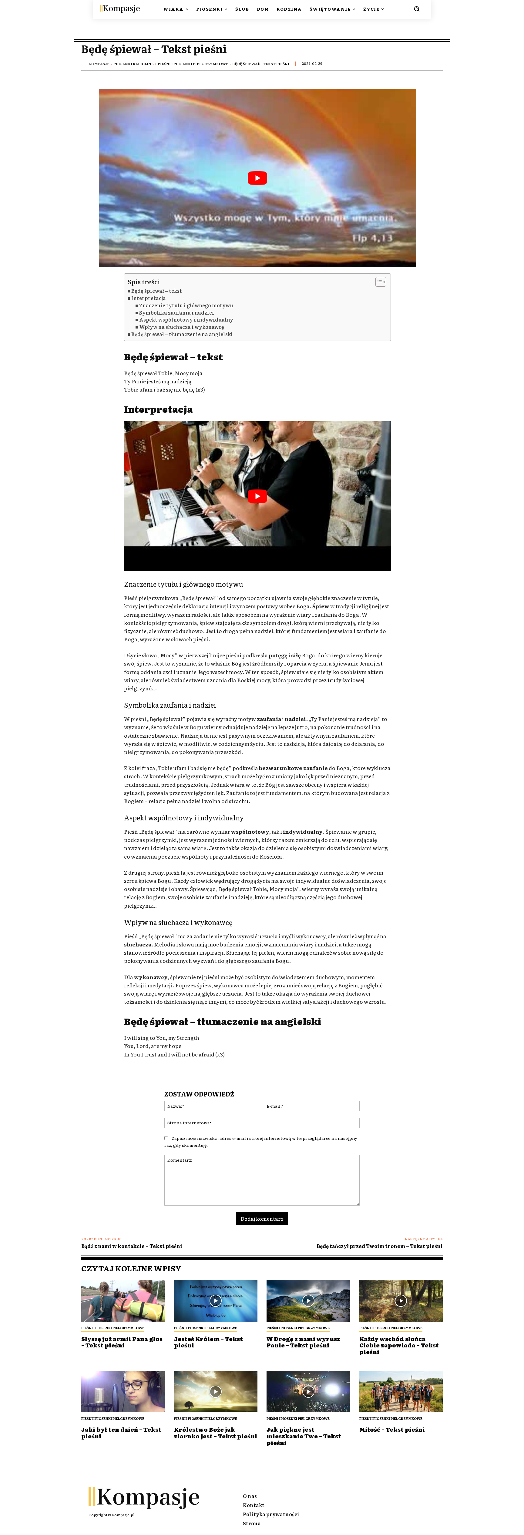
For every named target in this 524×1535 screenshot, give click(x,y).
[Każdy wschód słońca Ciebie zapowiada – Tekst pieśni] (401, 1301)
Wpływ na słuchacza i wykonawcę (181, 326)
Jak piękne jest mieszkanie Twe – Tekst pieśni (304, 1436)
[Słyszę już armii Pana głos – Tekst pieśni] (123, 1301)
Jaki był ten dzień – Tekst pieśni (121, 1432)
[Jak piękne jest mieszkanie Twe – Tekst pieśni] (308, 1392)
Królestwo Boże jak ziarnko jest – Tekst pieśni (215, 1432)
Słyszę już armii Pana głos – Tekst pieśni (122, 1342)
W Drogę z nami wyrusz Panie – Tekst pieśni (303, 1342)
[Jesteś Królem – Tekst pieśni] (216, 1301)
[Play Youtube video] (257, 178)
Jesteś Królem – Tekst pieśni (208, 1342)
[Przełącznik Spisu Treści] (378, 282)
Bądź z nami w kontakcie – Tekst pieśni (131, 1246)
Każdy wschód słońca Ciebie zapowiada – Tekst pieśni (399, 1345)
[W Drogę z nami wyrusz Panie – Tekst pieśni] (308, 1301)
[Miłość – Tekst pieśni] (401, 1392)
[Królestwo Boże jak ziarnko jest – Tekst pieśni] (216, 1392)
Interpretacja (148, 298)
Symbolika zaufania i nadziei (176, 312)
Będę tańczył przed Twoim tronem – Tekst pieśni (380, 1246)
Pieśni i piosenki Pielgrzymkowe (193, 63)
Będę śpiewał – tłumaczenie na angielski (182, 334)
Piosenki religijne (133, 63)
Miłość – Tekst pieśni (392, 1429)
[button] (416, 9)
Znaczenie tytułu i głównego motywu (186, 305)
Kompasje (99, 63)
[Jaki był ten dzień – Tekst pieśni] (123, 1392)
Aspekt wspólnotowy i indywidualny (186, 319)
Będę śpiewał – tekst (156, 290)
